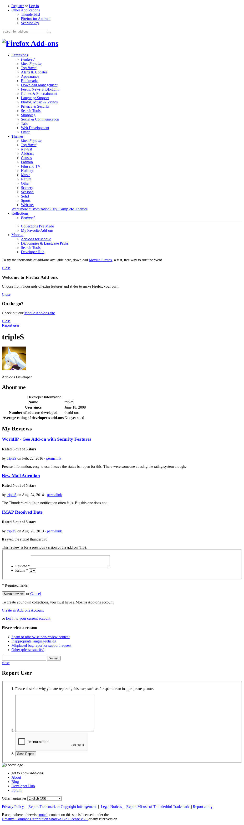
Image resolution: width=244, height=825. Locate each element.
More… (17, 235)
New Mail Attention (21, 475)
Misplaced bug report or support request (41, 645)
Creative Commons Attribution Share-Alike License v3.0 (45, 819)
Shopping (28, 115)
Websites (27, 205)
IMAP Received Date (22, 512)
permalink (53, 458)
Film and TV (31, 166)
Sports (25, 200)
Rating (21, 570)
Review (22, 566)
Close (6, 268)
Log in (34, 6)
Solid (25, 196)
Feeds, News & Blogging (40, 89)
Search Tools (31, 111)
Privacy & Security (35, 106)
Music (25, 175)
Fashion (27, 162)
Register (17, 6)
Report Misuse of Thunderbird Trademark (158, 807)
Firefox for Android (36, 19)
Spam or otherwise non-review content (40, 637)
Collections (19, 213)
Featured (28, 59)
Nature (26, 179)
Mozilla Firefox (100, 260)
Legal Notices (112, 807)
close (6, 663)
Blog (15, 782)
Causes (26, 158)
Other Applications (25, 10)
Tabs (24, 123)
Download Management (39, 85)
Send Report (25, 754)
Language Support (35, 98)
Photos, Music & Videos (39, 102)
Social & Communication (40, 119)
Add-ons (43, 43)
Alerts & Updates (34, 72)
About (16, 777)
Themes (17, 136)
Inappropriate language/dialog (33, 641)
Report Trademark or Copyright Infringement (62, 807)
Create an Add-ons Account (23, 610)
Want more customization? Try (49, 209)
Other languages (14, 798)
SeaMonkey (30, 23)
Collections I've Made (37, 226)
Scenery (27, 188)
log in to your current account (28, 618)
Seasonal (27, 192)
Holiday (27, 171)
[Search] (49, 32)
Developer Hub (32, 252)
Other (25, 132)
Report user (10, 325)
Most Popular (31, 64)
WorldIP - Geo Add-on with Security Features (46, 439)
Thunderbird (30, 14)
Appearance (30, 76)
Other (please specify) (27, 650)
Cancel (35, 594)
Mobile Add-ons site (39, 313)
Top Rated (28, 68)
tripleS (11, 458)
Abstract (27, 153)
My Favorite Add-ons (37, 230)
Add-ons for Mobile (36, 239)
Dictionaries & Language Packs (45, 243)
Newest (26, 149)
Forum (16, 790)
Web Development (35, 128)
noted (43, 815)
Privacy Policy (13, 807)
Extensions (19, 55)
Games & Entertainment (39, 94)
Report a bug (202, 807)
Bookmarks (29, 81)
